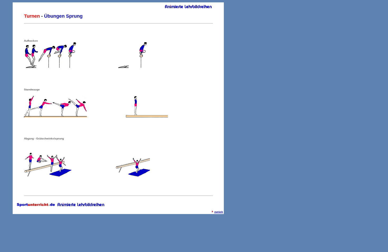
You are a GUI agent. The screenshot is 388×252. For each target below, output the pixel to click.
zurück (218, 211)
